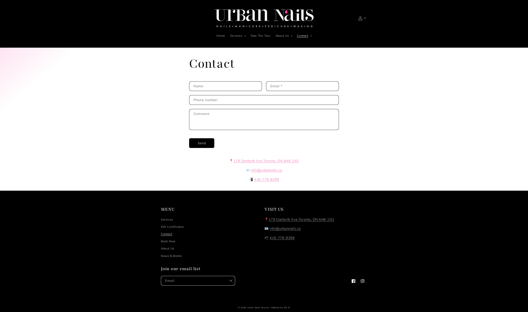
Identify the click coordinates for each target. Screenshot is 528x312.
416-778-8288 (282, 238)
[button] (238, 35)
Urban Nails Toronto (258, 307)
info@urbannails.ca (285, 228)
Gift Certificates (172, 227)
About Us (167, 248)
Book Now (168, 241)
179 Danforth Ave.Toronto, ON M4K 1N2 (301, 219)
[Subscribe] (230, 281)
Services (167, 219)
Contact (166, 234)
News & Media (171, 256)
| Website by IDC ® (280, 307)
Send (202, 143)
